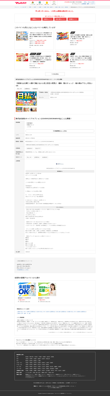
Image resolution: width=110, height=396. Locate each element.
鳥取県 (27, 366)
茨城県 (44, 356)
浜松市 (43, 370)
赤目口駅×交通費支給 (61, 311)
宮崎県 (47, 368)
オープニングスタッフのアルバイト (77, 376)
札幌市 (64, 370)
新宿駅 (31, 370)
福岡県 (27, 368)
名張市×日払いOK (41, 311)
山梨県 (27, 364)
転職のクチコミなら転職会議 (45, 386)
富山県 (39, 364)
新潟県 (31, 364)
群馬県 (52, 356)
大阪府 (27, 358)
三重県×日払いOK (21, 311)
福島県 (51, 362)
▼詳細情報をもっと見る (22, 269)
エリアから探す (29, 372)
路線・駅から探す (36, 372)
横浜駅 (39, 370)
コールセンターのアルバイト (62, 376)
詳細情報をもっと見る (61, 131)
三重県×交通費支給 (30, 311)
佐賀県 (31, 368)
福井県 (47, 364)
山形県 (47, 362)
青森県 (31, 362)
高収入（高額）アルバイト (40, 374)
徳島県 (47, 366)
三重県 (39, 360)
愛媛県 (55, 366)
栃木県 (48, 356)
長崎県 (35, 368)
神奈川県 (31, 356)
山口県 (43, 366)
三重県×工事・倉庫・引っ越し (24, 313)
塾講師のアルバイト (30, 374)
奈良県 (43, 358)
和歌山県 (48, 358)
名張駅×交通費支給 (81, 311)
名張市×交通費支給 (50, 311)
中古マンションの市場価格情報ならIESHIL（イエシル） (63, 386)
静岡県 (35, 360)
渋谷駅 (27, 370)
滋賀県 (39, 358)
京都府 (35, 358)
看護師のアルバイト (43, 376)
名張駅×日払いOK (71, 311)
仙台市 (59, 370)
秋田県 (43, 362)
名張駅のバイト (73, 19)
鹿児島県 (52, 368)
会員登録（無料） (86, 3)
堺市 (56, 370)
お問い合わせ (48, 382)
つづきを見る (55, 74)
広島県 (39, 366)
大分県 (43, 368)
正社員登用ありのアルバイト (31, 376)
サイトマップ (74, 382)
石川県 (43, 364)
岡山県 (35, 366)
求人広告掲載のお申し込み (39, 382)
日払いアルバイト (68, 374)
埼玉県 (36, 356)
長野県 (35, 364)
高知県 (59, 366)
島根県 (31, 366)
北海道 (27, 362)
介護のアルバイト (51, 376)
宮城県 (39, 362)
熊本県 (39, 368)
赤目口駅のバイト (60, 19)
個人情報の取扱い (61, 382)
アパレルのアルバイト (30, 377)
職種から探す (44, 372)
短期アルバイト (76, 374)
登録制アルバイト (59, 374)
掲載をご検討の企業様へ (89, 2)
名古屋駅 (48, 370)
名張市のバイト (48, 19)
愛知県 (27, 360)
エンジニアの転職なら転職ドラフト (55, 387)
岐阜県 (31, 360)
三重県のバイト (36, 19)
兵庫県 (31, 358)
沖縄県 (56, 368)
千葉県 (40, 356)
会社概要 (68, 382)
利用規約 (54, 382)
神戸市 (52, 370)
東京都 (27, 356)
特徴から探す (51, 372)
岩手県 (35, 362)
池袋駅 (35, 370)
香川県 (51, 366)
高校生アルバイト (50, 374)
